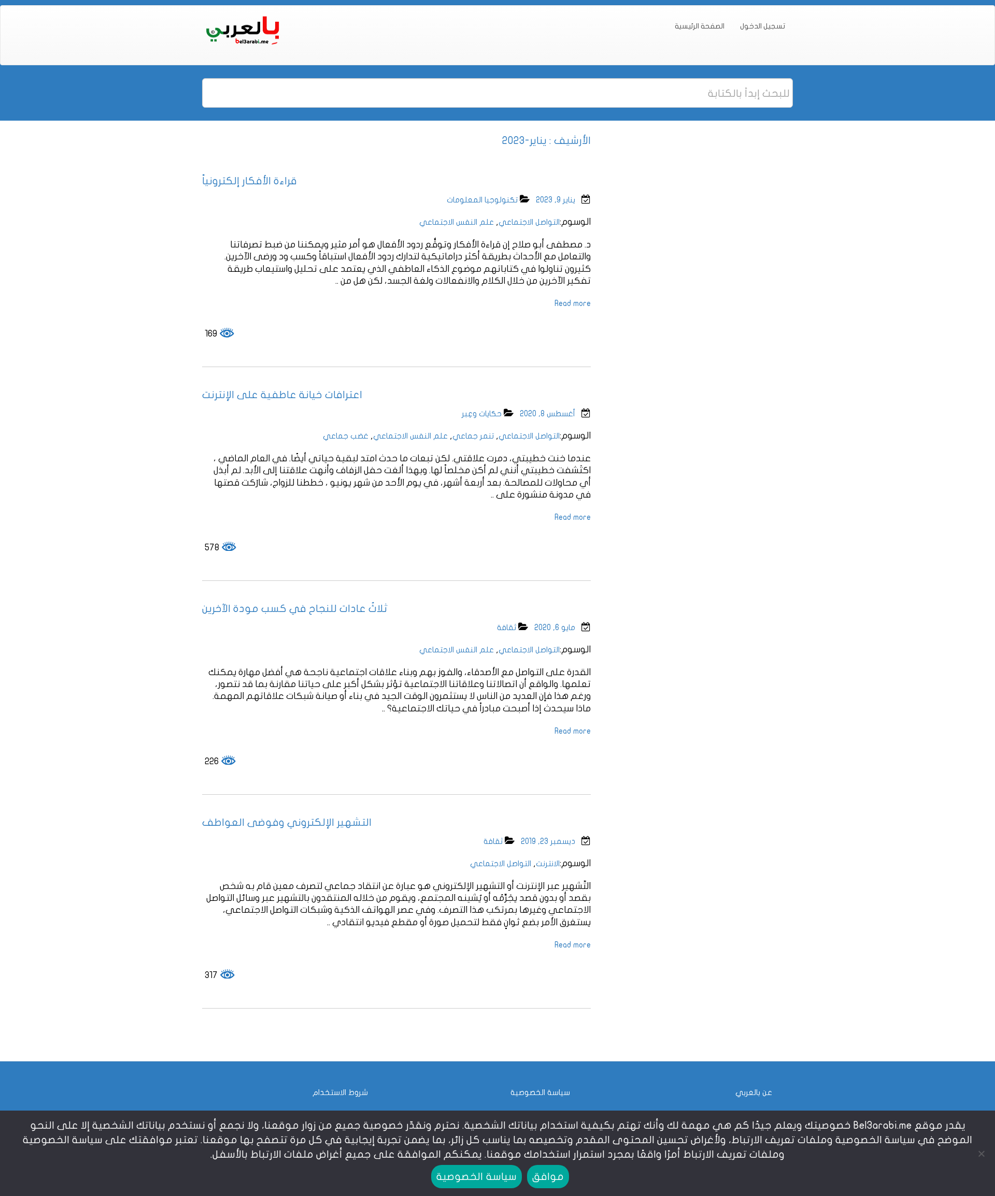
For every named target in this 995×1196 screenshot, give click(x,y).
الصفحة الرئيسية (699, 26)
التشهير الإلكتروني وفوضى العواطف (287, 822)
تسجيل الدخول (762, 26)
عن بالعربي (753, 1092)
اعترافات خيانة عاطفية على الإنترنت (282, 394)
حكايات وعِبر (482, 414)
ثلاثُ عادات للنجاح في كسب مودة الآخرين (295, 608)
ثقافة (506, 627)
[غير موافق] (982, 1153)
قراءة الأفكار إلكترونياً (249, 181)
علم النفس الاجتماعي (456, 222)
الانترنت (548, 863)
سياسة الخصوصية (540, 1092)
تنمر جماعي (473, 436)
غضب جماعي (345, 436)
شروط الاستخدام (340, 1092)
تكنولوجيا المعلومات (482, 200)
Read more (573, 303)
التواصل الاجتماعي (529, 222)
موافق (548, 1176)
